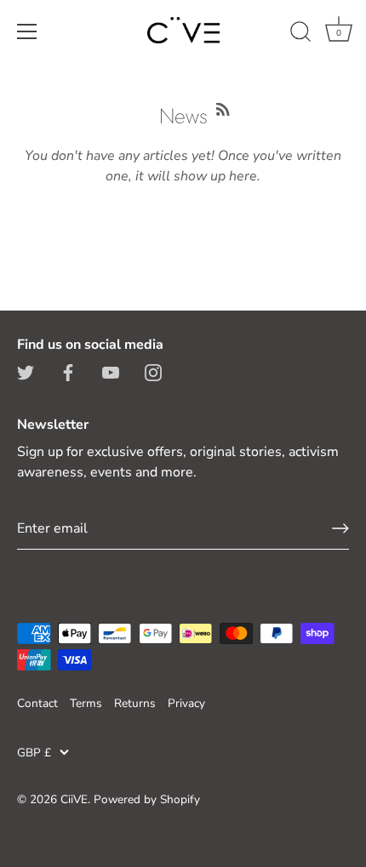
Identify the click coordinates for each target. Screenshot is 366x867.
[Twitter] (25, 371)
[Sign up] (340, 528)
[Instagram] (153, 371)
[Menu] (27, 31)
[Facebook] (68, 371)
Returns (135, 703)
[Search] (300, 34)
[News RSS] (223, 107)
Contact (37, 703)
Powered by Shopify (147, 799)
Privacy (186, 703)
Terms (86, 703)
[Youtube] (110, 371)
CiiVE (74, 799)
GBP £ (34, 752)
